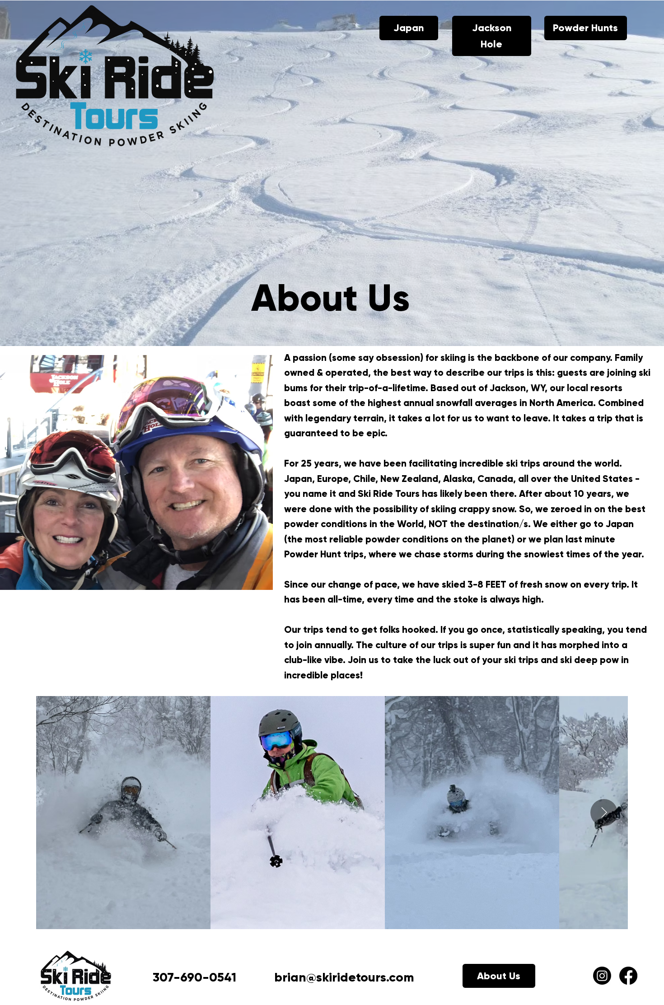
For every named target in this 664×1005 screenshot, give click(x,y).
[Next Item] (603, 812)
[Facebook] (628, 976)
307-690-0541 (194, 977)
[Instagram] (602, 976)
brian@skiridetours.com (344, 977)
